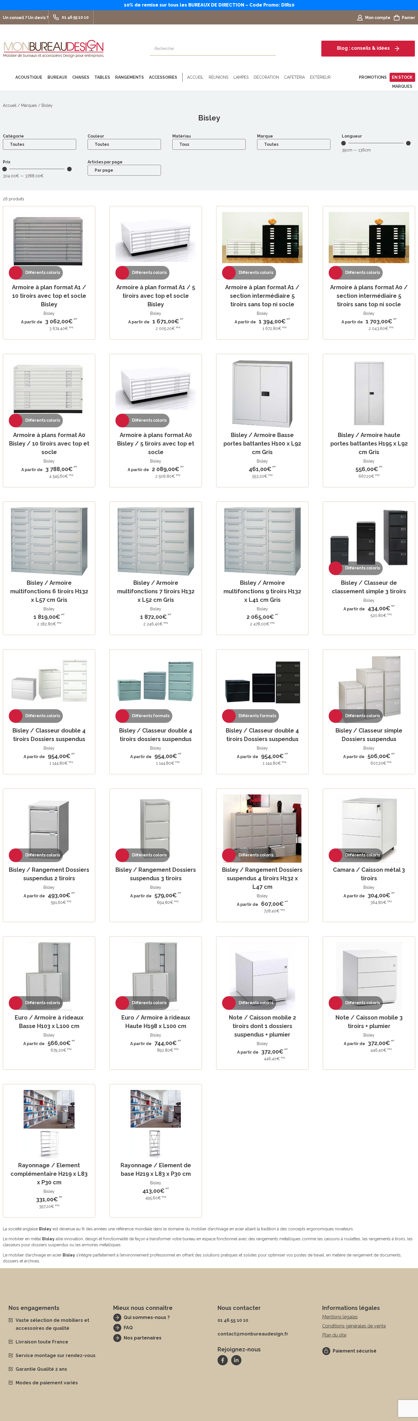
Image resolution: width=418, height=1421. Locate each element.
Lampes (241, 77)
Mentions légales (340, 1317)
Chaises (80, 77)
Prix (6, 162)
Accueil (195, 77)
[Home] (8, 77)
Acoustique (28, 77)
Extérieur (320, 77)
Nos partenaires (143, 1338)
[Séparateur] (181, 77)
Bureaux (57, 77)
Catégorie (13, 136)
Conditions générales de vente (354, 1326)
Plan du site (334, 1335)
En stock (402, 77)
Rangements (129, 77)
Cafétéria (294, 77)
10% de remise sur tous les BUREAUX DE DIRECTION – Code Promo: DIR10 (209, 5)
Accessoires (163, 77)
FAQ (128, 1327)
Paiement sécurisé (354, 1351)
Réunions (218, 77)
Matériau (181, 136)
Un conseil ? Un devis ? (25, 17)
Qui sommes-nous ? (147, 1317)
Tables (102, 77)
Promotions (373, 77)
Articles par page (105, 162)
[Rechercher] (269, 48)
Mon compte (377, 17)
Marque (265, 136)
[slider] (343, 143)
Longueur (352, 136)
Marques (402, 86)
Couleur (96, 136)
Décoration (266, 77)
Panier (408, 17)
